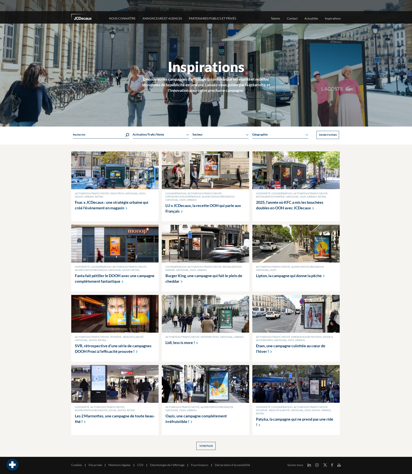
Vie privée (95, 465)
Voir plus (206, 445)
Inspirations (333, 18)
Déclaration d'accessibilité (232, 465)
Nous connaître (122, 18)
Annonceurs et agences (162, 18)
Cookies (76, 465)
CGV (140, 465)
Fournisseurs (199, 465)
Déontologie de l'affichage (167, 465)
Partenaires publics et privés (212, 18)
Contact (292, 18)
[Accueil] (87, 18)
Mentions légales (119, 465)
